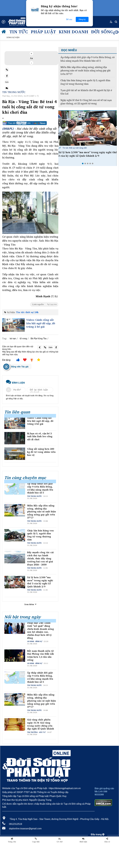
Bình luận (83, 842)
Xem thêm (29, 604)
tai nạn (13, 338)
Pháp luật (43, 31)
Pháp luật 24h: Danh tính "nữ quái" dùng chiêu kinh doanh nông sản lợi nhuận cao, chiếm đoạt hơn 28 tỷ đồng (40, 630)
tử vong (23, 338)
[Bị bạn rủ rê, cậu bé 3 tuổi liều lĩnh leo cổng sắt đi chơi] (14, 438)
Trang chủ (12, 842)
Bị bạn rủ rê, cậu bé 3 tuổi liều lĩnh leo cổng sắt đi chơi (39, 436)
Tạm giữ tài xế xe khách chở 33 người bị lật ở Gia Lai (86, 92)
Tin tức (18, 31)
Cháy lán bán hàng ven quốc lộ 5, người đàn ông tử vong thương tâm (40, 535)
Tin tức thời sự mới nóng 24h (74, 147)
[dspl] (4, 32)
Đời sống (102, 31)
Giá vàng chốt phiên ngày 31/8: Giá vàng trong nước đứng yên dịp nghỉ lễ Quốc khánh (40, 724)
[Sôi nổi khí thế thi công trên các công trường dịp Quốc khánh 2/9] (87, 128)
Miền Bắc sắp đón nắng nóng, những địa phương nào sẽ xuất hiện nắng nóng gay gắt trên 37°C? (41, 511)
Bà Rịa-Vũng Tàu (39, 338)
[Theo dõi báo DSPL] (30, 123)
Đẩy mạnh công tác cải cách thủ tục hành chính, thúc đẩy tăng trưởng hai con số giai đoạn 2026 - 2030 (40, 558)
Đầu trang (96, 834)
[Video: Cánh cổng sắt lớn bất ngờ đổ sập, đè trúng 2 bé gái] (13, 325)
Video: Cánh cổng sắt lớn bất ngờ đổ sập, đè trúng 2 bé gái (40, 323)
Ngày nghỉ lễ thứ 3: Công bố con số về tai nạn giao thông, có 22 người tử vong (86, 102)
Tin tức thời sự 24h (27, 312)
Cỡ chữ (60, 842)
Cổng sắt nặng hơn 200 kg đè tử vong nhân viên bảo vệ (41, 451)
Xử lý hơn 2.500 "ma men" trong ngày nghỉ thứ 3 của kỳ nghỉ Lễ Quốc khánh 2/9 (40, 582)
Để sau (69, 19)
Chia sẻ (107, 842)
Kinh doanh (73, 31)
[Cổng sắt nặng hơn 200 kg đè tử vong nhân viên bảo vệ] (14, 453)
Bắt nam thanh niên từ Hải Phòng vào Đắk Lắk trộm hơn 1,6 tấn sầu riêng (40, 655)
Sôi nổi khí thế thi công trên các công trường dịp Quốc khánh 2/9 (87, 154)
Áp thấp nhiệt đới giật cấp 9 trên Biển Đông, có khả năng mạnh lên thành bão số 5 (40, 488)
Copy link (35, 842)
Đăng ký (82, 19)
